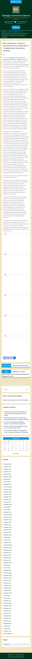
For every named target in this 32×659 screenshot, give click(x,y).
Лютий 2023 (7, 565)
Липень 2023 (7, 555)
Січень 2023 (7, 567)
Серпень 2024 (7, 522)
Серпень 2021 (7, 610)
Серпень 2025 (7, 494)
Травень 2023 (7, 557)
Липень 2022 (7, 583)
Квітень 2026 (7, 474)
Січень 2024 (7, 540)
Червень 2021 (7, 615)
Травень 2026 (7, 471)
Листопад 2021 (8, 603)
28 (8, 450)
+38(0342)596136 (10, 21)
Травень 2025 (7, 499)
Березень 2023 (8, 562)
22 (12, 448)
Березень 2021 (8, 623)
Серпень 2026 (7, 464)
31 (19, 450)
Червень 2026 (7, 469)
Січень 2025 (7, 509)
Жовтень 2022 (8, 575)
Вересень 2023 (8, 550)
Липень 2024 (7, 524)
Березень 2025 (8, 504)
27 (4, 450)
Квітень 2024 (7, 532)
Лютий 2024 (7, 537)
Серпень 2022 (7, 580)
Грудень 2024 (7, 512)
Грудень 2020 (7, 631)
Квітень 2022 (7, 590)
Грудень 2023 (7, 542)
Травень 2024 (7, 529)
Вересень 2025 (8, 492)
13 (4, 446)
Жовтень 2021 (8, 605)
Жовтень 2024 (8, 517)
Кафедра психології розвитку (16, 15)
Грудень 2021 (7, 600)
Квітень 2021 (7, 621)
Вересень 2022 (8, 578)
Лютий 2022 (7, 595)
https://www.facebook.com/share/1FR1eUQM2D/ (16, 400)
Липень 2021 (7, 613)
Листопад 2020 (8, 633)
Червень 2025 (7, 497)
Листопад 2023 (8, 545)
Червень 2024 (7, 527)
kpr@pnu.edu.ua (10, 23)
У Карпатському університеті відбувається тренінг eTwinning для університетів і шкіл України (15, 413)
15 (12, 446)
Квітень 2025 (7, 502)
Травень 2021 (7, 618)
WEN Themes (20, 657)
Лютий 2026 (7, 479)
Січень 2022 (7, 598)
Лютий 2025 (7, 507)
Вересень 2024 (8, 519)
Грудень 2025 (7, 484)
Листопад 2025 (8, 486)
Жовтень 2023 (8, 547)
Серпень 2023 (7, 552)
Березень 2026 (8, 476)
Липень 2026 (7, 466)
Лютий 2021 (7, 626)
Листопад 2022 (8, 572)
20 (4, 448)
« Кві (14, 453)
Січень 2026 (7, 481)
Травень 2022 (7, 588)
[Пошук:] (15, 389)
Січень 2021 (7, 628)
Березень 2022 (8, 593)
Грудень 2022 (7, 570)
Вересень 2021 (8, 608)
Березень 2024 (8, 535)
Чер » (17, 453)
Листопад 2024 (8, 514)
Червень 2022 (7, 585)
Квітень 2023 (7, 560)
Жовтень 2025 (8, 489)
